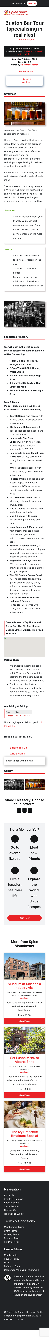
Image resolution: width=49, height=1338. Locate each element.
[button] (24, 81)
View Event (24, 1021)
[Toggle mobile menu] (44, 12)
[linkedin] (18, 1326)
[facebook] (27, 1326)
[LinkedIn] (30, 810)
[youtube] (31, 1326)
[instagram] (22, 1326)
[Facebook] (19, 810)
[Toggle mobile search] (39, 12)
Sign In (32, 3)
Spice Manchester (29, 65)
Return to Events (25, 39)
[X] (24, 810)
